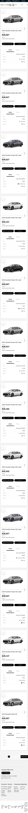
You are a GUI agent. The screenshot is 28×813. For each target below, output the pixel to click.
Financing (17, 784)
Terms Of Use (9, 807)
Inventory (4, 784)
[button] (24, 28)
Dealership (23, 784)
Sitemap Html (16, 807)
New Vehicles (4, 786)
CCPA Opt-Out (22, 807)
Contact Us (20, 43)
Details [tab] (10, 49)
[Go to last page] (17, 756)
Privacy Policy (6, 807)
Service (10, 784)
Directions (22, 788)
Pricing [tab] (17, 49)
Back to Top (24, 756)
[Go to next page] (14, 756)
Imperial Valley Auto (2, 807)
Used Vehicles (4, 788)
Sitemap (12, 806)
